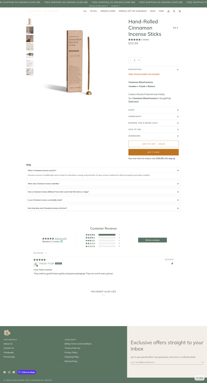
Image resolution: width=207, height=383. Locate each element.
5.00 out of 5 (61, 238)
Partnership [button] (10, 340)
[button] (94, 11)
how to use (134, 129)
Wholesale (9, 352)
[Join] (200, 362)
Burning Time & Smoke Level (143, 123)
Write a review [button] (152, 240)
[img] (40, 259)
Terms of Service (72, 348)
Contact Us (9, 348)
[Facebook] (5, 372)
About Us (8, 343)
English (114, 6)
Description (134, 69)
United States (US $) (97, 6)
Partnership (9, 357)
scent (131, 110)
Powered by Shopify (42, 380)
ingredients (134, 116)
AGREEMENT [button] (70, 340)
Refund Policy (71, 361)
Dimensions (134, 136)
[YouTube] (14, 372)
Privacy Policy (71, 352)
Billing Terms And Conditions (78, 343)
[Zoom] (38, 103)
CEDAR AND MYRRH (15, 380)
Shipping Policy (72, 357)
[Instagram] (9, 372)
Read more (133, 101)
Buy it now (154, 152)
